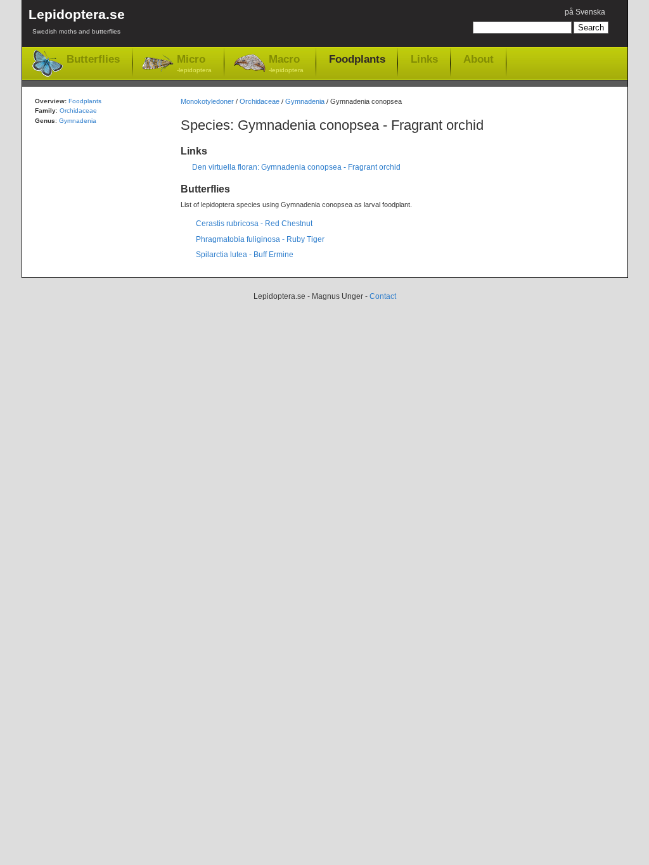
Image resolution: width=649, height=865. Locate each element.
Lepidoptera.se (77, 21)
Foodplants (357, 59)
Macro (286, 63)
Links (424, 59)
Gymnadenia (304, 101)
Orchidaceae (260, 101)
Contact (382, 296)
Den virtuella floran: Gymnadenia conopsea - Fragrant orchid (296, 167)
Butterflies (93, 59)
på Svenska (585, 12)
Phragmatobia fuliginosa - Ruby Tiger (260, 239)
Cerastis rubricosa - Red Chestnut (254, 223)
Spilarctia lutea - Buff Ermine (244, 254)
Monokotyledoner (207, 101)
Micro (194, 63)
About (478, 59)
